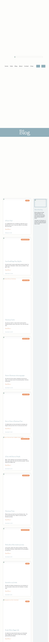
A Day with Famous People (12, 456)
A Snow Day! (8, 220)
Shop (31, 66)
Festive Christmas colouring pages (15, 375)
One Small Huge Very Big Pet (13, 261)
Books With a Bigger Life (12, 630)
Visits (11, 66)
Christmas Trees (9, 511)
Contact (26, 66)
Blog (16, 66)
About (20, 66)
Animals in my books (11, 582)
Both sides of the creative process (14, 544)
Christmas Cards (10, 320)
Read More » (8, 229)
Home (6, 66)
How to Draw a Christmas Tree (13, 421)
